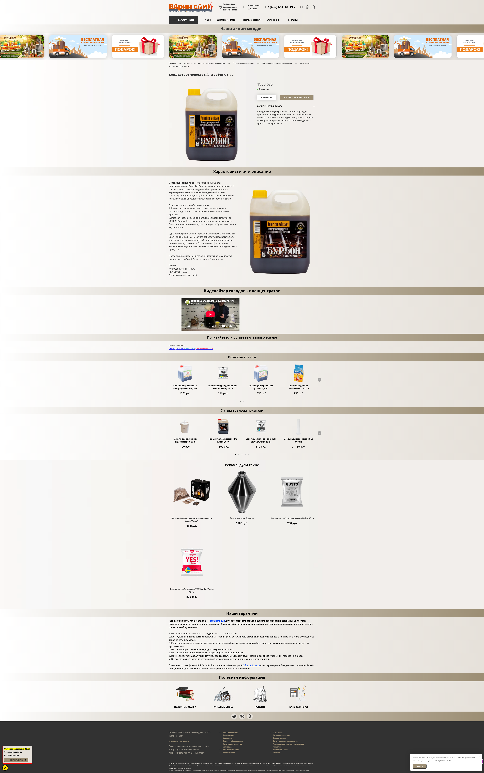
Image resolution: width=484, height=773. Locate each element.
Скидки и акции (279, 738)
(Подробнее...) (275, 123)
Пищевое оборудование (233, 741)
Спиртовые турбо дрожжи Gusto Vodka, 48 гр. (292, 518)
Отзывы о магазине (231, 750)
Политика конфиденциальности (275, 770)
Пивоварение (228, 735)
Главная (172, 63)
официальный (217, 620)
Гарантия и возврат (251, 20)
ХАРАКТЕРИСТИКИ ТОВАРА (269, 106)
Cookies (217, 770)
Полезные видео (223, 707)
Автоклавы (227, 747)
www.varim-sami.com (179, 741)
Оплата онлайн (229, 753)
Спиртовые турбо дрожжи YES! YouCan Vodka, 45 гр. (192, 590)
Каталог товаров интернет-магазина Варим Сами (204, 63)
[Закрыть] (480, 756)
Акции (208, 20)
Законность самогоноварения (285, 741)
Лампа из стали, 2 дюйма (242, 518)
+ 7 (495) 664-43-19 (280, 7)
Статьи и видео (274, 20)
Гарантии (277, 747)
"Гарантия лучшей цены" (302, 770)
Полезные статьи (185, 707)
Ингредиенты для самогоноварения (277, 63)
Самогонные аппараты (232, 744)
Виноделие (227, 738)
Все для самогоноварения (243, 63)
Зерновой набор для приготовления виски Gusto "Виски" (191, 519)
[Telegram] (234, 716)
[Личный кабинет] (307, 7)
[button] (240, 401)
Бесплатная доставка (254, 7)
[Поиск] (301, 7)
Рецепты (260, 707)
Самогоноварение (230, 732)
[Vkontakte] (242, 716)
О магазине (277, 732)
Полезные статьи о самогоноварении (288, 744)
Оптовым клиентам (281, 735)
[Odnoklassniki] (250, 716)
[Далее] (319, 380)
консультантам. (186, 768)
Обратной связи (251, 665)
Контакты (293, 20)
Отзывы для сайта (191, 349)
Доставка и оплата (226, 20)
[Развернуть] (5, 768)
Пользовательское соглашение (256, 770)
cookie (474, 757)
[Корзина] (313, 7)
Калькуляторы (298, 707)
